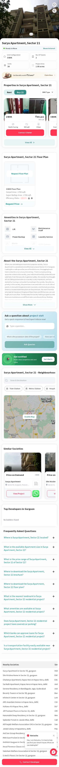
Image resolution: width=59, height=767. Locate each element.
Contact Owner (25, 132)
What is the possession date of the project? (23, 336)
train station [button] (15, 388)
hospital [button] (52, 388)
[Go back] (4, 4)
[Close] (54, 735)
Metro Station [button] (35, 388)
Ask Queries (29, 344)
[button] (20, 198)
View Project (18, 493)
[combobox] (32, 380)
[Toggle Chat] (53, 752)
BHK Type (46, 92)
